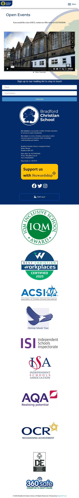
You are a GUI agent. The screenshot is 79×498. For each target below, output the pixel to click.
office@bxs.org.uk (31, 155)
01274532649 (60, 22)
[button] (39, 99)
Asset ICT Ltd (61, 496)
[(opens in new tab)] (39, 171)
